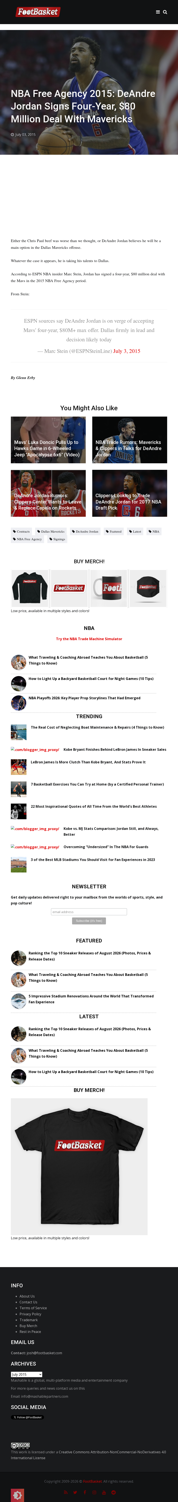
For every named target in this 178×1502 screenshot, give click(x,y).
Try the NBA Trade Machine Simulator (89, 638)
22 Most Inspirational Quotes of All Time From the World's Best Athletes (94, 806)
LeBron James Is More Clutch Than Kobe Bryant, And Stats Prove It (88, 762)
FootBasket (92, 1481)
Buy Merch (28, 1325)
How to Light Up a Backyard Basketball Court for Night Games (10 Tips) (91, 678)
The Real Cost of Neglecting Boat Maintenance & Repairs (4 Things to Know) (97, 727)
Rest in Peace (30, 1331)
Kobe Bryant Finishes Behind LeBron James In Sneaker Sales (115, 749)
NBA (156, 531)
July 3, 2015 (126, 350)
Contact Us (28, 1302)
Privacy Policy (30, 1314)
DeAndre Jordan (87, 531)
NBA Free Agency (29, 539)
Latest (137, 531)
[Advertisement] (89, 187)
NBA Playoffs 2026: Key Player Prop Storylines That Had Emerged (84, 698)
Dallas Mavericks (52, 531)
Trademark (29, 1320)
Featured (116, 531)
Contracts (23, 531)
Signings (59, 539)
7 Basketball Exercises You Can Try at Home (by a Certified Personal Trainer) (97, 784)
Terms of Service (33, 1308)
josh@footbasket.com (44, 1353)
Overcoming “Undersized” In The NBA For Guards (106, 846)
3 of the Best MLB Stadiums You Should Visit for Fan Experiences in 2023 (93, 859)
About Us (27, 1296)
